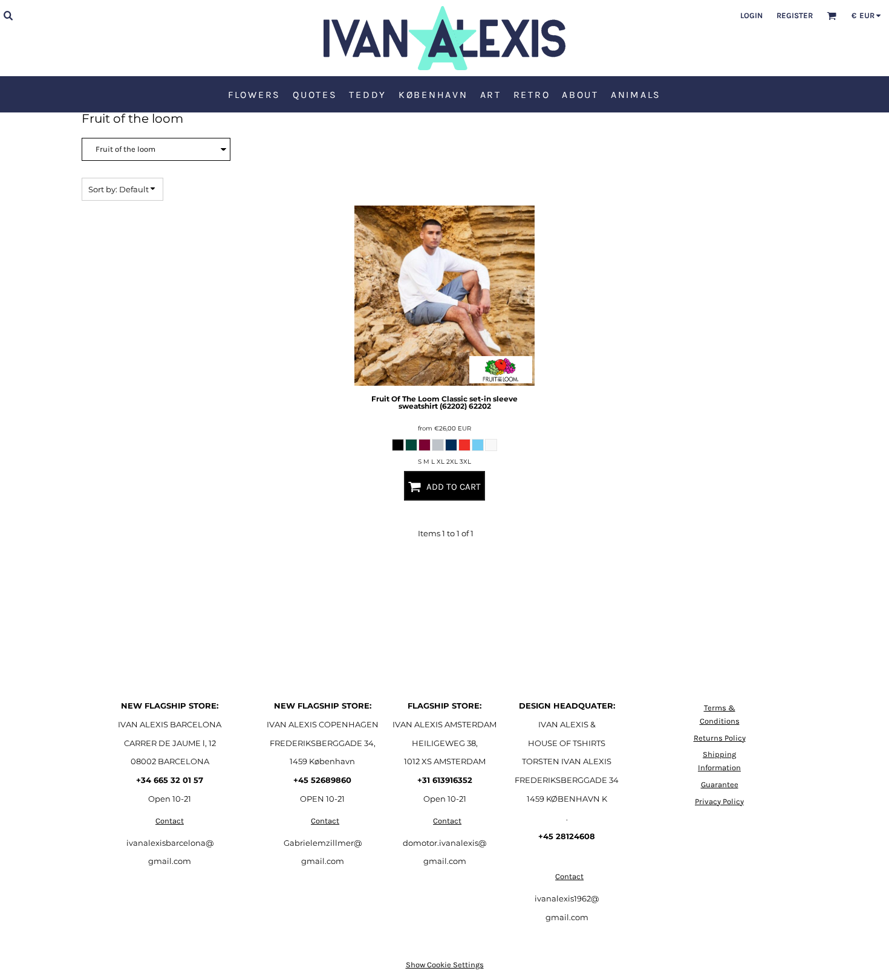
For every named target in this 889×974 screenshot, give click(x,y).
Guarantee (719, 784)
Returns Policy (720, 737)
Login (751, 15)
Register (795, 15)
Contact (169, 820)
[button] (8, 15)
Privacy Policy (719, 801)
